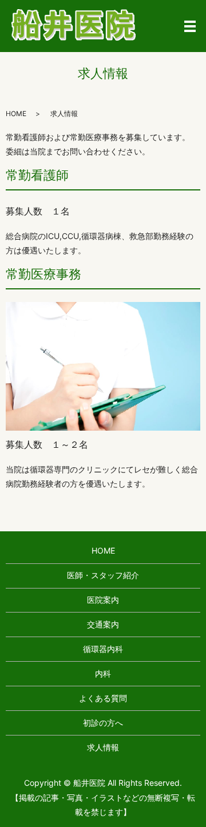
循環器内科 (103, 649)
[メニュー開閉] (190, 26)
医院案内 (103, 600)
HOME (16, 113)
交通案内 (103, 624)
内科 (103, 673)
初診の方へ (103, 722)
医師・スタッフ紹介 (103, 575)
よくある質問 (103, 698)
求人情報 (103, 747)
